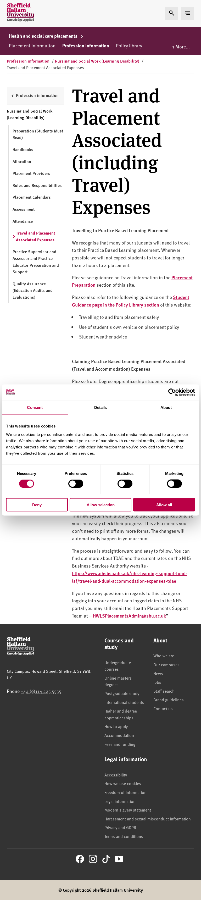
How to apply (116, 726)
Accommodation (119, 735)
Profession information (85, 45)
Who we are (163, 655)
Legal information (120, 801)
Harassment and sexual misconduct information (147, 818)
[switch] (75, 484)
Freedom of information (125, 792)
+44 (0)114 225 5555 (41, 691)
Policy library (129, 45)
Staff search (164, 691)
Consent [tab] (35, 407)
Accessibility (115, 774)
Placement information (32, 45)
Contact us (163, 708)
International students (124, 702)
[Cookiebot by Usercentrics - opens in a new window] (172, 392)
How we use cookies (122, 783)
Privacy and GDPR (120, 827)
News (158, 673)
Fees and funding (119, 744)
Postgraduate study (121, 693)
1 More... (181, 46)
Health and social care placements (44, 35)
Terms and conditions (123, 836)
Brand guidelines (168, 699)
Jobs (157, 682)
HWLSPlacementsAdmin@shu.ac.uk (129, 615)
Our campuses (166, 664)
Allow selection (101, 504)
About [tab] (166, 407)
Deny (37, 504)
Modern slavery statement (127, 810)
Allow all (164, 504)
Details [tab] (100, 407)
